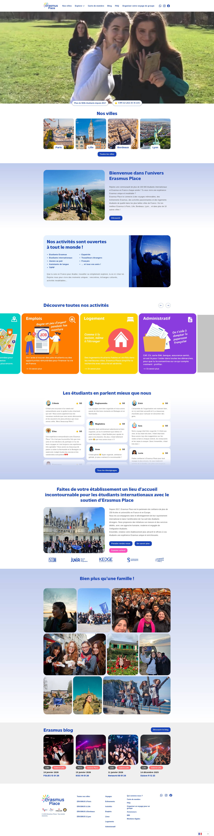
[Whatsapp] (160, 6)
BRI (128, 815)
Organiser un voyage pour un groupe (138, 807)
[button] (160, 305)
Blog (109, 6)
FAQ (117, 6)
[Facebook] (168, 6)
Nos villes (67, 6)
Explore (78, 6)
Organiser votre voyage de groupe (138, 6)
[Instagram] (164, 6)
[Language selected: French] (203, 834)
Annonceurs (132, 812)
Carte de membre (96, 6)
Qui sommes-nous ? (135, 796)
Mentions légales (133, 819)
